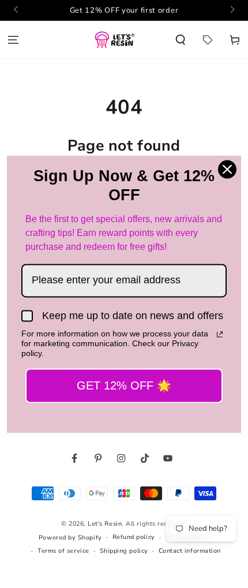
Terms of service (63, 550)
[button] (180, 39)
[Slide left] (17, 10)
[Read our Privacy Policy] (220, 335)
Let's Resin (105, 523)
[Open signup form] (124, 10)
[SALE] (207, 39)
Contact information (190, 550)
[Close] (227, 169)
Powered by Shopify (70, 537)
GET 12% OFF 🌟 (124, 385)
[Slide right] (232, 10)
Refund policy (133, 537)
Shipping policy (124, 550)
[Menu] (13, 39)
